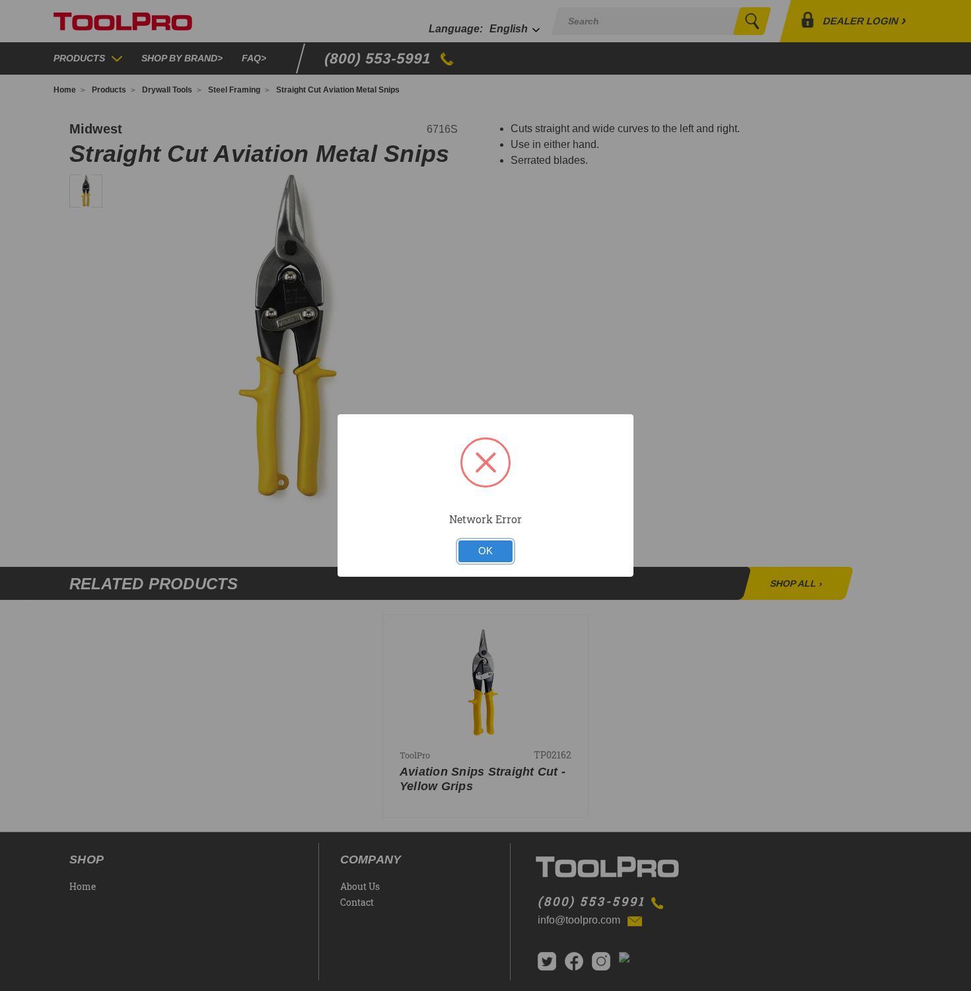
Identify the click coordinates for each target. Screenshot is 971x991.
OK (485, 551)
